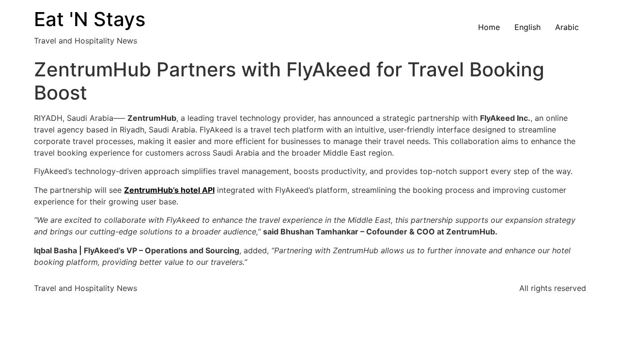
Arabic (567, 27)
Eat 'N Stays (89, 19)
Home (489, 27)
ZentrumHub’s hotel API (169, 190)
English (527, 27)
